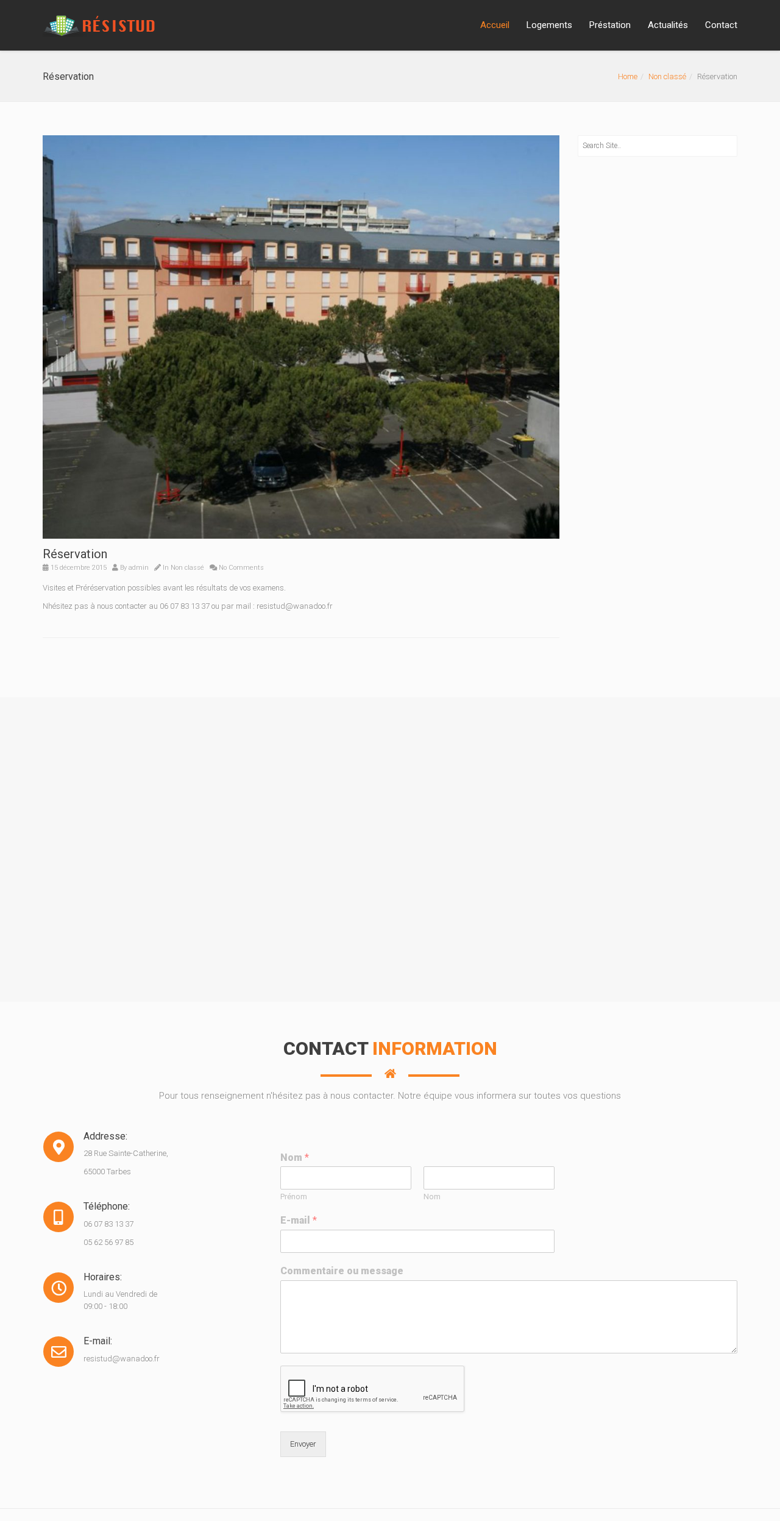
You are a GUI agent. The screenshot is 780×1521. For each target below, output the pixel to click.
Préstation (610, 25)
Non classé (667, 76)
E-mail (298, 1220)
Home (627, 76)
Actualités (668, 25)
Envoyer (303, 1443)
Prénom (293, 1196)
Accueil (494, 25)
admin (139, 568)
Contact (721, 25)
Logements (549, 25)
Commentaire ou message (341, 1271)
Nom (294, 1157)
